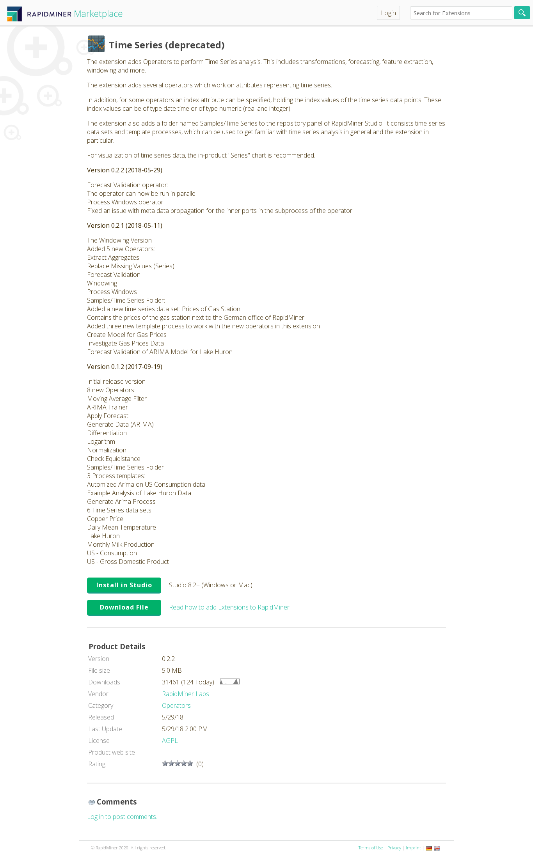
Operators (176, 705)
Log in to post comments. (122, 816)
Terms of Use (371, 848)
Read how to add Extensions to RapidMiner (229, 607)
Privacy (394, 848)
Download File (124, 607)
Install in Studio (124, 585)
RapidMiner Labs (185, 693)
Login (388, 13)
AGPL (170, 740)
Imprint (413, 848)
